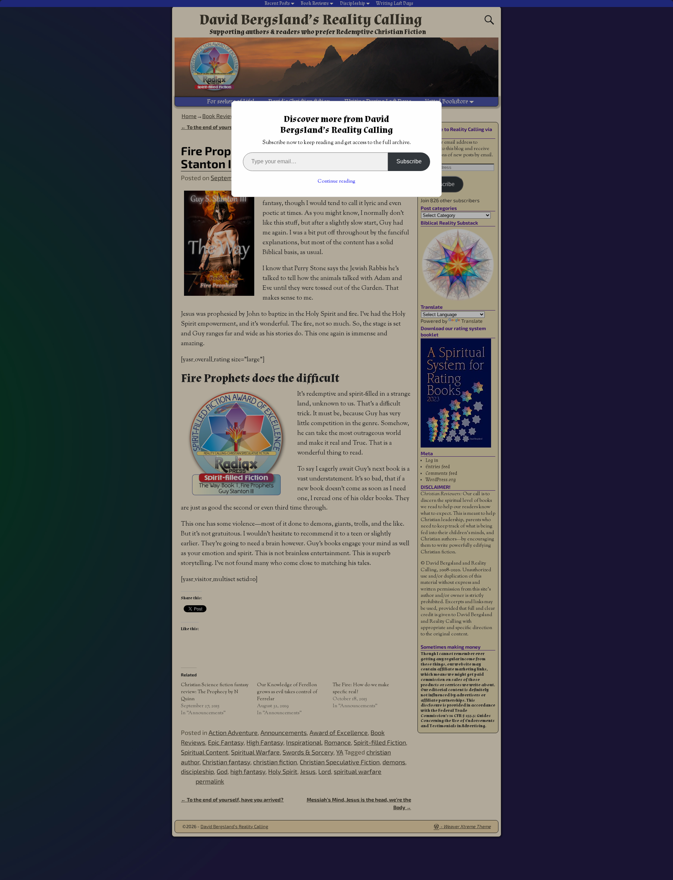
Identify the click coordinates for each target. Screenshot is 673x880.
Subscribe (409, 161)
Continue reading (336, 181)
